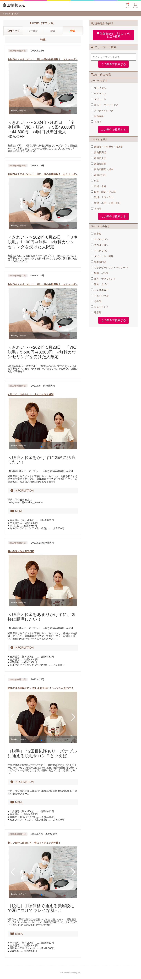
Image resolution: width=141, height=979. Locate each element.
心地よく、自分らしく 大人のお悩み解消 (30, 394)
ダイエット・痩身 (103, 256)
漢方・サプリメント (104, 278)
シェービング (101, 306)
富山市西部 (99, 163)
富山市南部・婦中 (103, 169)
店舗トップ (13, 30)
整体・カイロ (101, 284)
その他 (97, 121)
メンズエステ (101, 289)
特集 (72, 30)
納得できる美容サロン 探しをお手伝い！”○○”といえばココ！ (41, 688)
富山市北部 (99, 175)
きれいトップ (11, 13)
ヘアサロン (99, 93)
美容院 (97, 233)
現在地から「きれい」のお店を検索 (115, 34)
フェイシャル (101, 295)
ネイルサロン (101, 239)
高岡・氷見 (99, 186)
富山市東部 (99, 158)
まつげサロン (101, 244)
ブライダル (99, 88)
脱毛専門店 (99, 261)
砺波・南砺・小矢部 (104, 191)
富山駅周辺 (99, 152)
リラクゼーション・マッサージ (110, 267)
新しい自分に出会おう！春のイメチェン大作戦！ (34, 842)
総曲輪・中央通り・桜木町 (108, 146)
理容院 (97, 312)
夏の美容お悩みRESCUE (21, 551)
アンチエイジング (103, 110)
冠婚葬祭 (98, 116)
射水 (96, 180)
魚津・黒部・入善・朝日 (107, 203)
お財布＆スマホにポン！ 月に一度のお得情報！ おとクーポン (43, 59)
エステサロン (101, 250)
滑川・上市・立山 (103, 197)
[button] (12, 423)
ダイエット (99, 99)
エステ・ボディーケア (105, 104)
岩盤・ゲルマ (101, 273)
